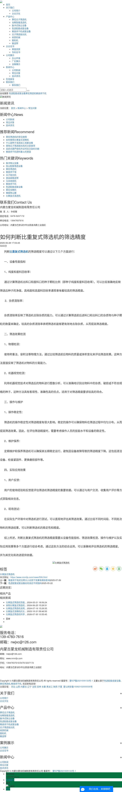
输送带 (15, 43)
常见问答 (16, 72)
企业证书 (10, 46)
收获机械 (16, 37)
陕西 (55, 686)
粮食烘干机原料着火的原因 (18, 151)
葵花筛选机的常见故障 (16, 136)
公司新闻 (16, 70)
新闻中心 (10, 67)
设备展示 (16, 64)
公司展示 (10, 55)
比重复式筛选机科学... (16, 614)
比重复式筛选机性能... (16, 602)
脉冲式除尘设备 (19, 25)
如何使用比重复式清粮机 (17, 139)
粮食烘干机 (41, 93)
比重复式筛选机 (7, 574)
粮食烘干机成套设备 (21, 31)
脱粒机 (15, 40)
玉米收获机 (11, 180)
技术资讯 (16, 75)
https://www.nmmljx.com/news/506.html (28, 577)
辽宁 (29, 686)
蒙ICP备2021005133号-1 (81, 680)
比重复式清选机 (13, 195)
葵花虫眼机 (11, 189)
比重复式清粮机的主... (16, 611)
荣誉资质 (16, 49)
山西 (18, 686)
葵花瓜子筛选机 (19, 19)
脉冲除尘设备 (12, 162)
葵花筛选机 (31, 93)
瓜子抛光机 (11, 174)
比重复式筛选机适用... (16, 608)
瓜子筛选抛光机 (19, 34)
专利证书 (16, 52)
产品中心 (10, 16)
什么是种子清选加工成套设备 (19, 142)
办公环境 (16, 58)
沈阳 (34, 686)
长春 (44, 686)
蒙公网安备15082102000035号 (78, 686)
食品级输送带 (12, 177)
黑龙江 (49, 686)
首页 (8, 4)
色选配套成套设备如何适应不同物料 (25, 583)
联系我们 (10, 81)
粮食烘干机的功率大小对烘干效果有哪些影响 (29, 580)
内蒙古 (24, 686)
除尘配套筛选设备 (14, 165)
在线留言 (10, 78)
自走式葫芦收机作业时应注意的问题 (22, 148)
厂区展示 (16, 61)
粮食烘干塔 (11, 171)
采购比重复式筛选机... (16, 605)
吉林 (39, 686)
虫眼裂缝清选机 (19, 22)
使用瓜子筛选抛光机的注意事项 (20, 145)
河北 (13, 686)
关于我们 (10, 7)
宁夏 (60, 686)
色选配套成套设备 (20, 28)
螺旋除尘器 (11, 192)
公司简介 (16, 10)
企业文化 (16, 13)
